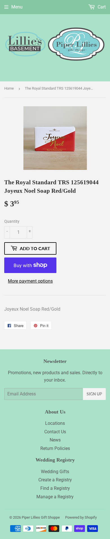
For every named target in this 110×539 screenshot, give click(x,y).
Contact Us (55, 431)
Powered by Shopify (81, 517)
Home (9, 88)
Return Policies (55, 448)
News (55, 440)
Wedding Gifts (55, 471)
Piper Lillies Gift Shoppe (41, 517)
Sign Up (94, 393)
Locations (55, 423)
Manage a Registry (55, 496)
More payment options (30, 281)
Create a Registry (55, 479)
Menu (17, 7)
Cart (101, 7)
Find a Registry (55, 488)
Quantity (11, 221)
